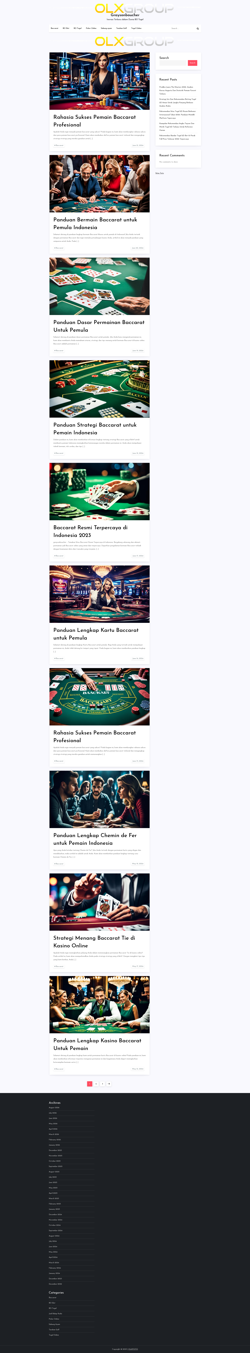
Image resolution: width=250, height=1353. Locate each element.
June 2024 (53, 1247)
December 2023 (55, 1279)
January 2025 (54, 1209)
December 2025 (55, 1150)
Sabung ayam (106, 28)
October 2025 (55, 1161)
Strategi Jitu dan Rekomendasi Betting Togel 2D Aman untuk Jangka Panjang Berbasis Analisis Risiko (177, 102)
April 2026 (53, 1129)
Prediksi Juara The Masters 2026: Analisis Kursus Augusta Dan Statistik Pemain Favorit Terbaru (177, 90)
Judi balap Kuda (55, 1314)
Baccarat (54, 28)
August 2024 (54, 1236)
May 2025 (53, 1188)
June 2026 (53, 1118)
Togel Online (136, 28)
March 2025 (54, 1199)
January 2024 (54, 1273)
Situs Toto (159, 173)
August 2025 (54, 1172)
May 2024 (53, 1252)
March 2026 (54, 1134)
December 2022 (55, 1284)
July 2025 (53, 1177)
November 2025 (55, 1156)
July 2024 (53, 1241)
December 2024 (55, 1215)
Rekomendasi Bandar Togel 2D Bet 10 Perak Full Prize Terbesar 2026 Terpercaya (177, 137)
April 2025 (53, 1193)
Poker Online (91, 28)
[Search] (197, 28)
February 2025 (55, 1204)
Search (164, 58)
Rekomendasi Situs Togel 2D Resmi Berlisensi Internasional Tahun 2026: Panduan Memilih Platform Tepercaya (177, 114)
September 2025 (55, 1166)
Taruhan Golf (121, 28)
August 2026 (54, 1108)
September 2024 (55, 1231)
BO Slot (66, 28)
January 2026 (54, 1145)
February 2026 (55, 1140)
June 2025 (53, 1183)
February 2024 (55, 1268)
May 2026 (53, 1124)
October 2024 (55, 1225)
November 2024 (55, 1220)
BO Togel (78, 28)
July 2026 (53, 1113)
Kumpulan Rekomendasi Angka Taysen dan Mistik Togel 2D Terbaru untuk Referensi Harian (176, 127)
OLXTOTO (133, 1349)
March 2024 (54, 1263)
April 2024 (53, 1257)
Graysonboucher (125, 15)
